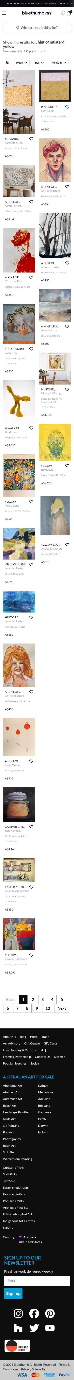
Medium (57, 62)
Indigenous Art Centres (19, 1221)
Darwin (43, 1125)
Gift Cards (51, 1043)
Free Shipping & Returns (19, 1050)
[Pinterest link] (53, 1319)
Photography (12, 1139)
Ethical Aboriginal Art (17, 1214)
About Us (9, 1036)
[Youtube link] (53, 1333)
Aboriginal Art (12, 1085)
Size (37, 62)
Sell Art (8, 1227)
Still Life (8, 1152)
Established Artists (16, 1187)
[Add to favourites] (31, 139)
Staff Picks (10, 1174)
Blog (23, 1036)
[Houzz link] (21, 1333)
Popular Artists (13, 1201)
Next (61, 1008)
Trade (45, 1036)
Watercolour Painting (17, 1159)
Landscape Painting (16, 1112)
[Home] (37, 13)
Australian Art (12, 1099)
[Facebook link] (37, 1319)
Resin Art (9, 1145)
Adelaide (44, 1099)
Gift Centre (32, 1043)
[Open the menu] (4, 13)
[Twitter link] (37, 1333)
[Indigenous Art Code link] (37, 1346)
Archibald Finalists (15, 1207)
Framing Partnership (17, 1056)
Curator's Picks (13, 1167)
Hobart (43, 1132)
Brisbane (44, 1105)
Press (33, 1036)
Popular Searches (14, 1063)
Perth (42, 1119)
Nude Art (9, 1119)
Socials (35, 1063)
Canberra (44, 1112)
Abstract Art (11, 1092)
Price (19, 62)
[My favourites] (63, 13)
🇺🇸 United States (30, 1242)
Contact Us (42, 1056)
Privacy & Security (33, 1369)
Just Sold (9, 1181)
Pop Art (8, 1132)
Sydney (43, 1085)
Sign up (13, 1293)
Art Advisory (11, 1043)
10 (47, 1008)
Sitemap (59, 1056)
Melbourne (45, 1092)
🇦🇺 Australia (27, 1237)
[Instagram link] (21, 1319)
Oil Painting (11, 1125)
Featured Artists (14, 1194)
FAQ (43, 1050)
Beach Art (9, 1105)
